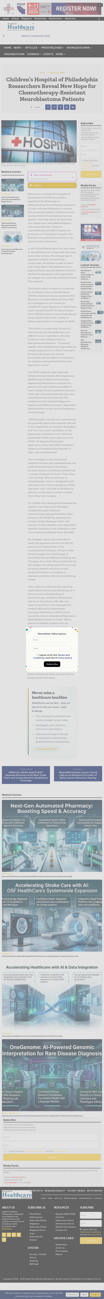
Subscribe (52, 664)
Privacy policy (63, 657)
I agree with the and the (52, 656)
